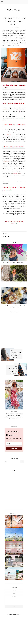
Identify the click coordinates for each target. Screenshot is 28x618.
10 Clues (19, 111)
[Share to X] (1, 236)
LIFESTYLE (4, 233)
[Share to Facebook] (3, 236)
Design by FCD (17, 614)
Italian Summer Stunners (16, 173)
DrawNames (8, 134)
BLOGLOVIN (14, 223)
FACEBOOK (20, 221)
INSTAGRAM (13, 221)
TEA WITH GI (12, 614)
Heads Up (5, 109)
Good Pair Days (6, 161)
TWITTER (7, 221)
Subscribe (14, 448)
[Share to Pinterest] (5, 236)
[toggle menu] (2, 2)
